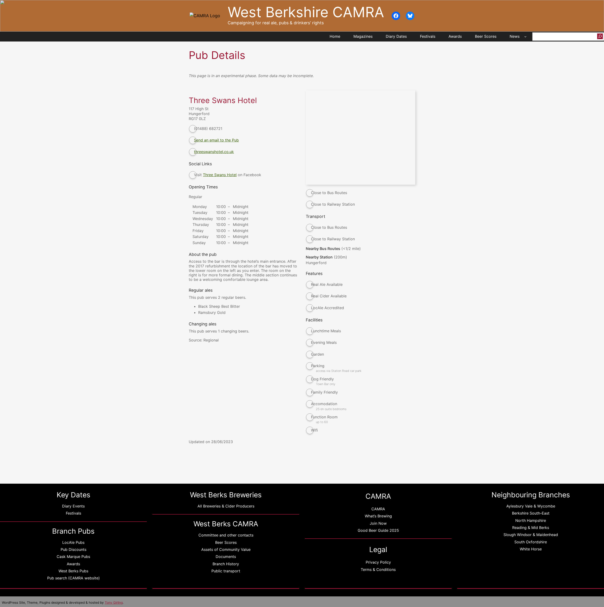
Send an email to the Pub (216, 140)
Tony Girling (114, 602)
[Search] (600, 36)
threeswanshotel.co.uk (214, 151)
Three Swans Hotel (220, 174)
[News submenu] (525, 36)
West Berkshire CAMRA (306, 12)
